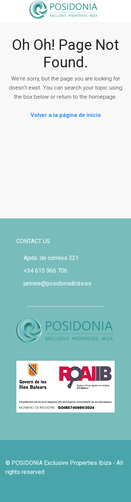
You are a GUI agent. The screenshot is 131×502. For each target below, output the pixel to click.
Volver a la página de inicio (66, 115)
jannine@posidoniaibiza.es (57, 283)
